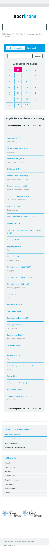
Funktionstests (10, 439)
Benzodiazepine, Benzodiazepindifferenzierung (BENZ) (24, 231)
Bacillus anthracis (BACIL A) (17, 148)
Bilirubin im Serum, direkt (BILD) (19, 267)
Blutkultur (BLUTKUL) (15, 389)
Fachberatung (10, 467)
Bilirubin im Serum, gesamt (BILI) (19, 277)
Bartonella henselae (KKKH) (17, 176)
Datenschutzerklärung (9, 545)
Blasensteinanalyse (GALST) (17, 318)
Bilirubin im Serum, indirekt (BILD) (19, 284)
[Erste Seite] (24, 125)
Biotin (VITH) (11, 294)
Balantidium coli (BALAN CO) (18, 159)
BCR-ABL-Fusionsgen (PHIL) (18, 196)
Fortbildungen (10, 488)
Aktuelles (8, 463)
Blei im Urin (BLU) (13, 355)
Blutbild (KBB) (12, 376)
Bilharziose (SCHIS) (14, 257)
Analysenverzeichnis (15, 48)
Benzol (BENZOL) (13, 240)
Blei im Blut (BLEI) (13, 345)
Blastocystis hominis (14, 325)
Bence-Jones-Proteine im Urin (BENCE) (22, 217)
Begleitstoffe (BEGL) (14, 206)
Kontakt (7, 493)
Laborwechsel (10, 484)
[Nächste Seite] (36, 125)
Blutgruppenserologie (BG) (17, 383)
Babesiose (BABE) (14, 138)
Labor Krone (7, 34)
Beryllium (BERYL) (14, 246)
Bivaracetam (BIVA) (14, 311)
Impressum (31, 541)
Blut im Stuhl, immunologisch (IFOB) (20, 366)
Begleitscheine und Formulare (16, 480)
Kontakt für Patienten (21, 541)
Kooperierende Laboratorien (15, 447)
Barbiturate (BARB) (14, 169)
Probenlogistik (10, 476)
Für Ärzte (19, 34)
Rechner (8, 471)
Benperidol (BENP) (14, 223)
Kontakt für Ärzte (8, 541)
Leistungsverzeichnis (34, 34)
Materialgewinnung (12, 443)
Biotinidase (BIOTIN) (14, 305)
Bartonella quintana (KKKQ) (17, 186)
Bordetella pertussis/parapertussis (19, 396)
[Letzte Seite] (40, 125)
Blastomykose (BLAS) (15, 335)
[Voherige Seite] (28, 125)
